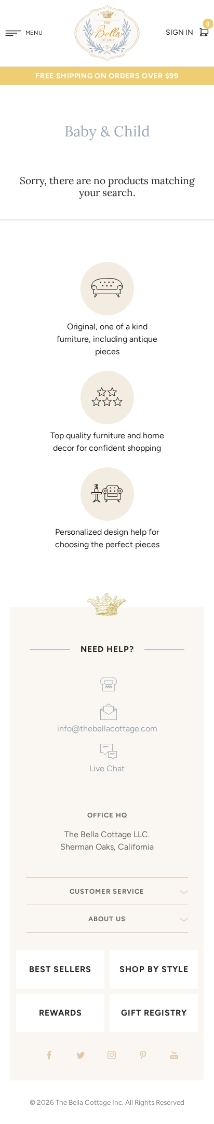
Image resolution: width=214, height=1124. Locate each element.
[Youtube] (172, 1056)
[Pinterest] (141, 1056)
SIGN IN (179, 32)
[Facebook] (48, 1056)
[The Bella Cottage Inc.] (107, 11)
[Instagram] (110, 1056)
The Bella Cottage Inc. (90, 1102)
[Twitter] (79, 1056)
